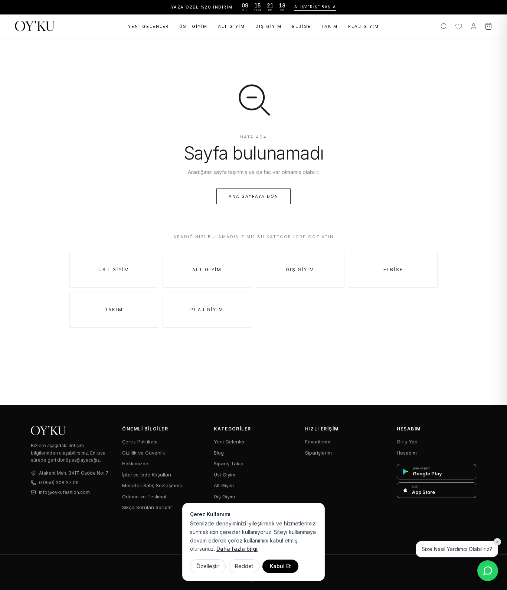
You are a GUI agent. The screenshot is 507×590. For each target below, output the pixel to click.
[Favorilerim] (458, 26)
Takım (329, 26)
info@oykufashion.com (64, 492)
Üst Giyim (193, 26)
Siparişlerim (318, 453)
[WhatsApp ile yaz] (487, 570)
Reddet (244, 566)
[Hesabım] (473, 26)
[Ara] (444, 26)
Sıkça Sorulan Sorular (147, 507)
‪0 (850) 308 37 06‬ (59, 482)
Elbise (301, 26)
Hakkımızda (135, 463)
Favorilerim (317, 442)
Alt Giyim (231, 26)
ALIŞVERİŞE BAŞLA (315, 6)
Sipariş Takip (228, 463)
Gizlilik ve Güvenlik (143, 453)
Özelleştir (207, 566)
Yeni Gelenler (148, 26)
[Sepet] (488, 26)
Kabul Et (280, 566)
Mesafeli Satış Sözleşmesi (152, 485)
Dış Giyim (268, 26)
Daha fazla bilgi (237, 548)
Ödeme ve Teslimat (144, 496)
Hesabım (407, 453)
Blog (219, 453)
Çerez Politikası (139, 442)
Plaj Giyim (363, 26)
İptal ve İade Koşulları (146, 475)
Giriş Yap (407, 442)
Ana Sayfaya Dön (253, 196)
